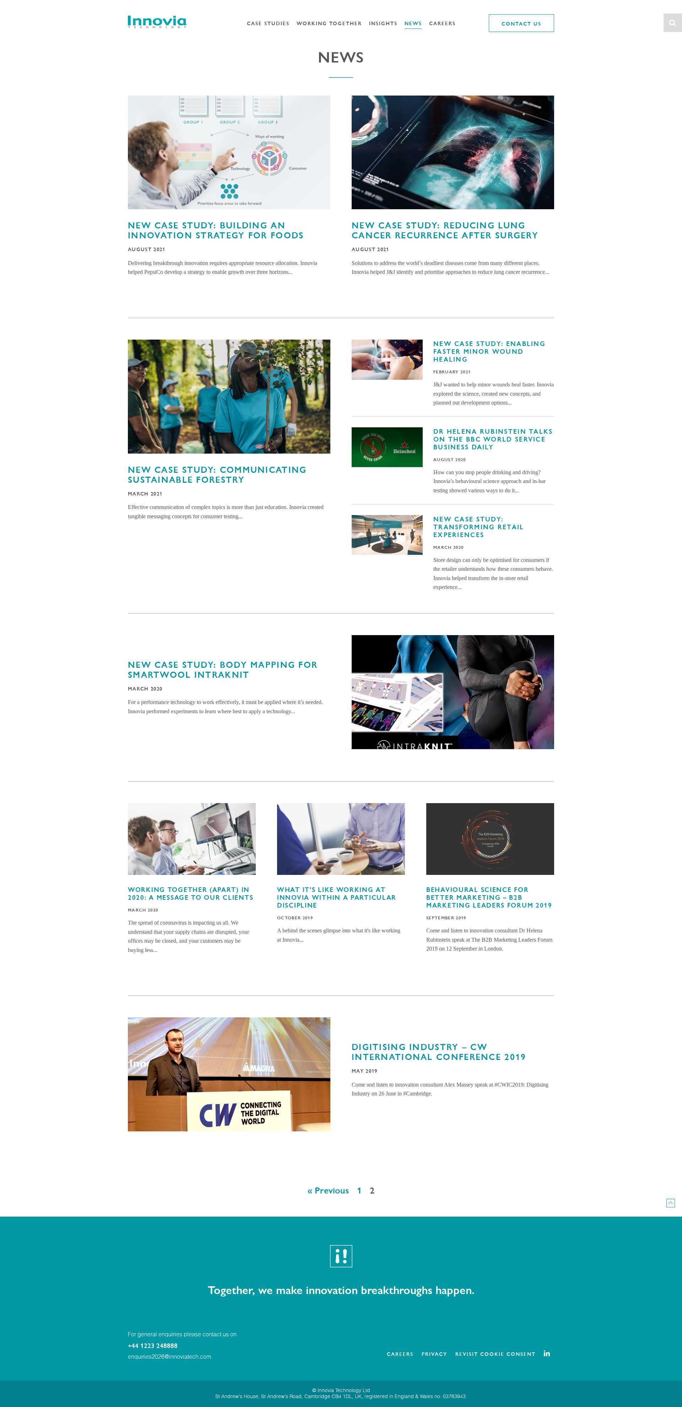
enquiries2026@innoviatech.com (169, 1357)
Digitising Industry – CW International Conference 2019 (439, 1051)
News (413, 23)
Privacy (434, 1353)
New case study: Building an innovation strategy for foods (216, 230)
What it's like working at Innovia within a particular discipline (336, 897)
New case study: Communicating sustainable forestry (217, 474)
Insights (383, 23)
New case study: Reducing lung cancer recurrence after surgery (445, 230)
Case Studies (268, 23)
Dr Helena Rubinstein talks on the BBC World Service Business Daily (493, 439)
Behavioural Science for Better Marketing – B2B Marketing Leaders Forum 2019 (489, 897)
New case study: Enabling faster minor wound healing (489, 351)
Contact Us (521, 23)
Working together (329, 23)
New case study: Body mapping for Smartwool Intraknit (223, 669)
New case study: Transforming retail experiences (478, 526)
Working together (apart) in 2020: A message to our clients (190, 893)
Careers (442, 23)
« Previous (328, 1190)
